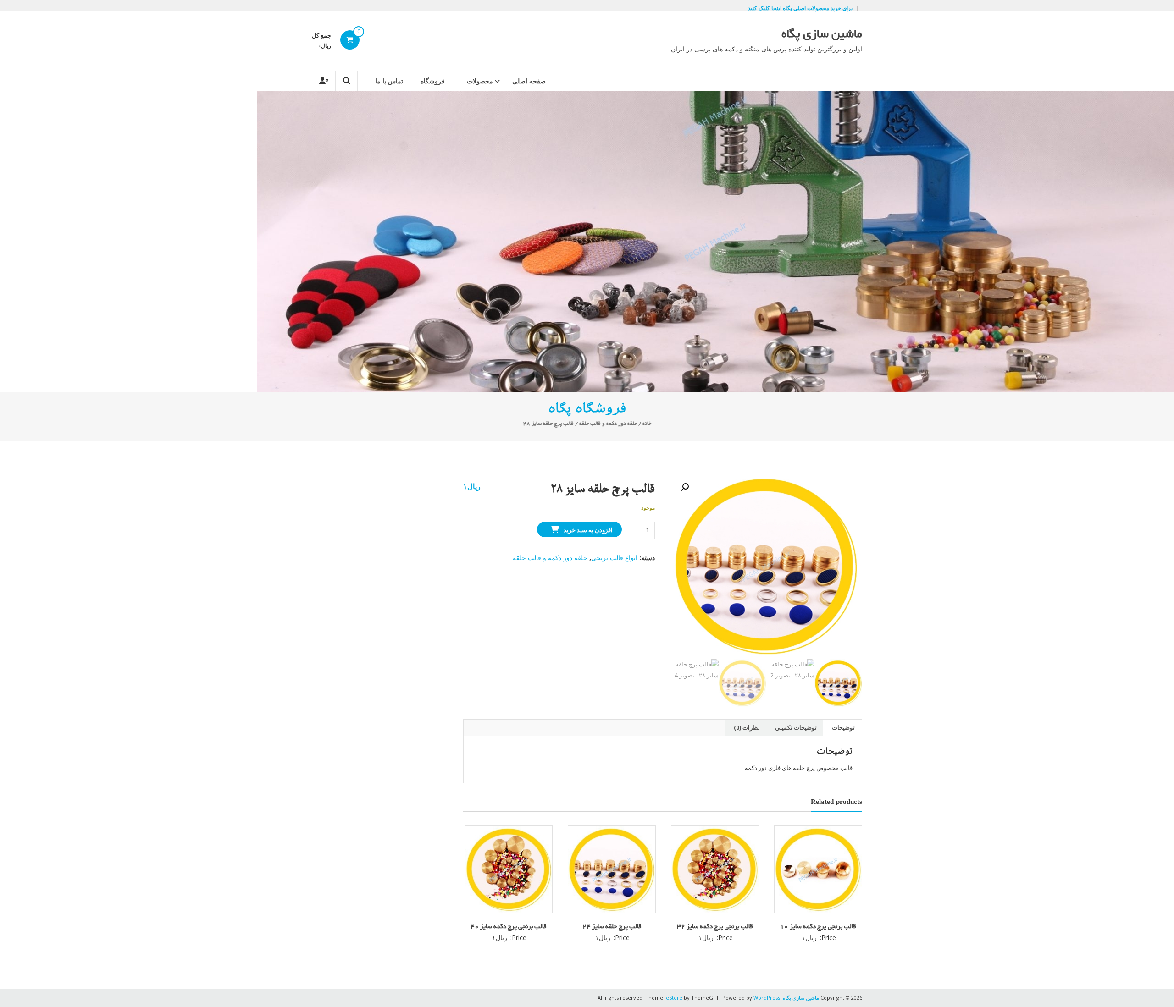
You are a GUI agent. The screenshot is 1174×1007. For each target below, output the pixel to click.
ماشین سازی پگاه (821, 34)
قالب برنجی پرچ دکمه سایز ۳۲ (715, 927)
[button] (684, 487)
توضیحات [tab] (843, 727)
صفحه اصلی (529, 81)
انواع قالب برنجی (614, 557)
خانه (646, 424)
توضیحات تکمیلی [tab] (796, 727)
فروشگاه (433, 81)
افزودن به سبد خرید (588, 530)
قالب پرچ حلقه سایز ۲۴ (612, 927)
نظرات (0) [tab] (747, 727)
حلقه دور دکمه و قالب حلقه (608, 424)
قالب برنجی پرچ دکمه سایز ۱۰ (818, 927)
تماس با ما (389, 81)
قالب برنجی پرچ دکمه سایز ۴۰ (509, 927)
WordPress (766, 997)
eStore (674, 997)
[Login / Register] (323, 81)
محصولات (480, 81)
